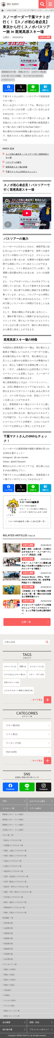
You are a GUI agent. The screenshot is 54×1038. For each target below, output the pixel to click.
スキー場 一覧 (7, 835)
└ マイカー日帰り (9, 1000)
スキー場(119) (13, 725)
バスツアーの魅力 (13, 162)
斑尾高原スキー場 (8, 72)
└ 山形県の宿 (7, 928)
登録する (45, 90)
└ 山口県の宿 (7, 959)
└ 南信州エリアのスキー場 (12, 871)
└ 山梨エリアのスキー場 (11, 866)
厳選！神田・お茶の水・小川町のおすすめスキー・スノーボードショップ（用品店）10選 (36, 552)
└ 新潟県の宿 (7, 944)
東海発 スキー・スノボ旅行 (12, 820)
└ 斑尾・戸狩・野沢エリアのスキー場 (16, 892)
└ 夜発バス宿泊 (8, 985)
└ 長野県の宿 (7, 933)
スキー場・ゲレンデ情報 (11, 76)
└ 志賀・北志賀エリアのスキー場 (15, 876)
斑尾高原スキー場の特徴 (16, 167)
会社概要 (6, 1022)
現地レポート (24, 72)
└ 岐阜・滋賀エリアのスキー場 (14, 902)
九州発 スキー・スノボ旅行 (12, 830)
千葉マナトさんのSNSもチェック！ (21, 171)
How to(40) (11, 752)
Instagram (44, 789)
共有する (33, 90)
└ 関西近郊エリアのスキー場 (13, 907)
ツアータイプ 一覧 (9, 964)
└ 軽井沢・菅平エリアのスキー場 (15, 887)
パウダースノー (8, 80)
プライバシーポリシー (39, 1029)
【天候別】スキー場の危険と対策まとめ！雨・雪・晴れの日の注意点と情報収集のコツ (36, 594)
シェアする (8, 90)
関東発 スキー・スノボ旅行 (12, 814)
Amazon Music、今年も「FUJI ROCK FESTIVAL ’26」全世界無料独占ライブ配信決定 (36, 580)
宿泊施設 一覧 (7, 918)
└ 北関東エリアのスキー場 (12, 845)
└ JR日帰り (6, 990)
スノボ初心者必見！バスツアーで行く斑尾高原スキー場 (27, 156)
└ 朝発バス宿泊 (8, 975)
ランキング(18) (13, 743)
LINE (27, 789)
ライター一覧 (8, 808)
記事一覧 (26, 622)
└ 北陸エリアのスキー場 (11, 861)
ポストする (21, 90)
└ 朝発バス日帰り (9, 969)
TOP (4, 801)
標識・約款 (34, 1022)
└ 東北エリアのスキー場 (11, 840)
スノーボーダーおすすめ (33, 76)
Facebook (10, 789)
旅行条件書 (7, 1029)
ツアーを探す (35, 808)
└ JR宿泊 (6, 995)
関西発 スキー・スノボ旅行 (12, 825)
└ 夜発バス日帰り (9, 980)
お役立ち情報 (45, 37)
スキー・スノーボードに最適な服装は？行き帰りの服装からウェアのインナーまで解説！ (36, 566)
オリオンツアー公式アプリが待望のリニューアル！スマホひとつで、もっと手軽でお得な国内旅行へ (36, 609)
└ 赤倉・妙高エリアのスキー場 (14, 856)
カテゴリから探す (37, 801)
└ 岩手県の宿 (7, 923)
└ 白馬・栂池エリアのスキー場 (14, 882)
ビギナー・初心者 (39, 72)
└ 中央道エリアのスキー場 (12, 897)
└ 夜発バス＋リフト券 (11, 1016)
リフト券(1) (12, 734)
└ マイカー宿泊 (8, 1006)
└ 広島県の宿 (7, 954)
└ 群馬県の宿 (7, 938)
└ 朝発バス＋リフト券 (11, 1011)
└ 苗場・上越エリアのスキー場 (14, 851)
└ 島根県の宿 (7, 949)
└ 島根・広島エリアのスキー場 (14, 913)
